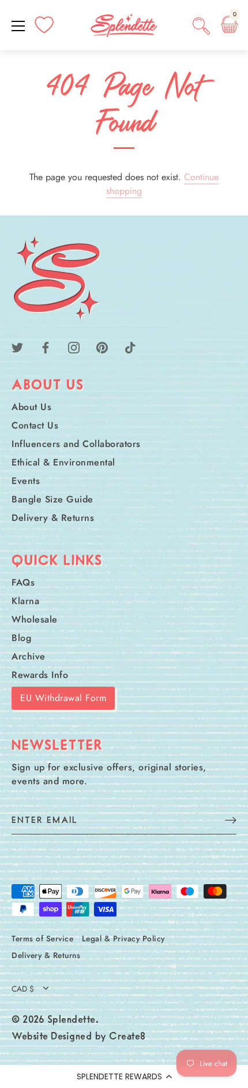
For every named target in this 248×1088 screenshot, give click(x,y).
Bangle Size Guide (52, 499)
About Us (31, 406)
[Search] (201, 27)
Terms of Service (42, 938)
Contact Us (35, 425)
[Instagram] (74, 346)
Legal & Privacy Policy (123, 938)
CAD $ (23, 989)
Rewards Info (40, 674)
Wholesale (35, 619)
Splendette (71, 1020)
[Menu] (18, 26)
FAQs (23, 582)
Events (26, 480)
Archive (29, 656)
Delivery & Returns (53, 517)
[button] (124, 1076)
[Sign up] (230, 820)
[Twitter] (17, 346)
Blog (21, 637)
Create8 (127, 1037)
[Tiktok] (130, 346)
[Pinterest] (102, 346)
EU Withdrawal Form (63, 698)
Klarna (25, 601)
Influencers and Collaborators (76, 443)
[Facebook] (45, 346)
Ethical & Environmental (63, 462)
